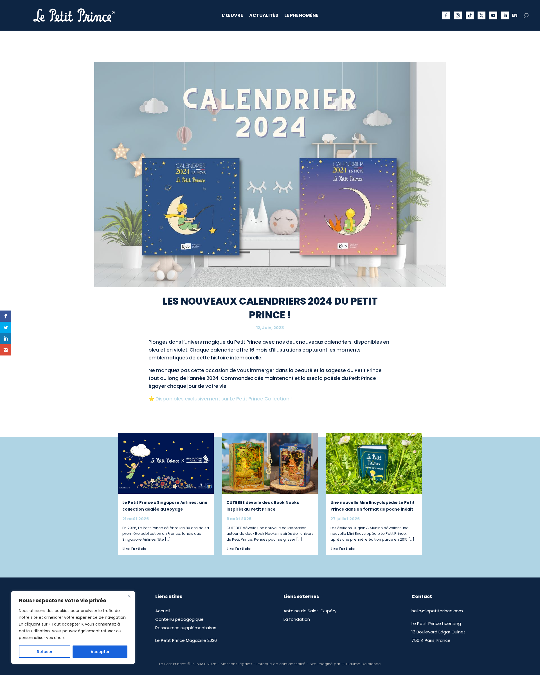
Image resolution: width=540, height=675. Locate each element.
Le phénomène (301, 16)
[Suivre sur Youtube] (493, 15)
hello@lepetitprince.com (437, 611)
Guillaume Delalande (361, 664)
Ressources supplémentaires (185, 628)
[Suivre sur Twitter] (481, 15)
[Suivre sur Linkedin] (505, 15)
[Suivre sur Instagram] (458, 15)
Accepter (100, 651)
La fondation (297, 619)
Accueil (162, 611)
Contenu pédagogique (179, 619)
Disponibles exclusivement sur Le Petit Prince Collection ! (224, 398)
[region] (73, 627)
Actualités (263, 16)
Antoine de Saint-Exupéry (310, 611)
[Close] (129, 596)
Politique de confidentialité (280, 664)
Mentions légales (236, 664)
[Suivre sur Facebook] (446, 15)
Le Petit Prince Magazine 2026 (186, 640)
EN (515, 16)
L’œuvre (232, 16)
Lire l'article (134, 548)
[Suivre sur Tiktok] (470, 15)
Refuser (45, 651)
